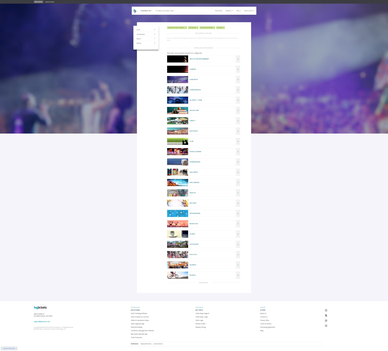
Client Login (199, 320)
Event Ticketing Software (139, 313)
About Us (263, 313)
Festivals (194, 131)
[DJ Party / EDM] (177, 100)
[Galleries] (177, 172)
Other (192, 234)
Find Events (218, 11)
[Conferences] (177, 89)
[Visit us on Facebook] (339, 310)
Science (193, 265)
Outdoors (194, 244)
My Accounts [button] (248, 11)
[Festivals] (177, 131)
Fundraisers (195, 162)
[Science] (177, 264)
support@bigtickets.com (42, 321)
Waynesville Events (146, 344)
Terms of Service (265, 324)
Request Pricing (201, 327)
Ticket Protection (136, 337)
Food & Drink (195, 151)
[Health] (177, 192)
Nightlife (194, 224)
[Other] (177, 234)
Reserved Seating (136, 327)
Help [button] (238, 11)
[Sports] (177, 275)
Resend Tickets (50, 2)
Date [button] (139, 39)
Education (194, 110)
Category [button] (141, 34)
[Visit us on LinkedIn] (339, 326)
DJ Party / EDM (196, 100)
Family (192, 121)
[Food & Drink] (177, 151)
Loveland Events (157, 344)
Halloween (194, 182)
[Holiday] (177, 203)
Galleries (194, 172)
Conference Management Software (142, 331)
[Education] (177, 110)
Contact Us (263, 317)
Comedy (193, 69)
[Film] (177, 141)
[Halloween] (177, 182)
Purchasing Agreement (267, 327)
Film (191, 141)
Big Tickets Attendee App (139, 334)
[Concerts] (177, 79)
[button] (146, 11)
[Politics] (177, 254)
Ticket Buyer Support (202, 313)
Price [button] (139, 43)
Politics (193, 254)
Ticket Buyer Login (202, 317)
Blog (261, 331)
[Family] (177, 120)
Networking (195, 213)
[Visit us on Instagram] (339, 321)
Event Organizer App (137, 324)
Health (193, 193)
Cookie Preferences (9, 348)
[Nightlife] (177, 223)
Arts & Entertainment (199, 59)
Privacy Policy (264, 320)
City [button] (138, 30)
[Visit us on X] (339, 315)
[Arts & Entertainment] (177, 58)
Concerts (194, 79)
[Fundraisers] (177, 161)
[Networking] (177, 213)
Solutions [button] (228, 11)
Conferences (195, 90)
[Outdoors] (177, 244)
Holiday (193, 203)
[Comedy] (177, 69)
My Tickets (38, 2)
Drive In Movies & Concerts (140, 317)
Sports (193, 275)
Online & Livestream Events (140, 320)
